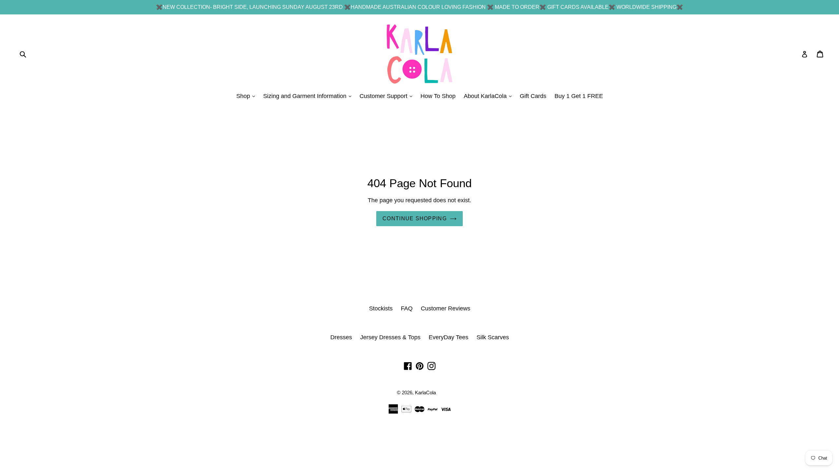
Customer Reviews (445, 308)
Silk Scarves (493, 337)
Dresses (341, 337)
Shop (247, 95)
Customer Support (388, 95)
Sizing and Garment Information (309, 95)
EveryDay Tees (448, 337)
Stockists (381, 308)
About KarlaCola (489, 95)
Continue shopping (414, 218)
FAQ (407, 308)
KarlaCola (425, 392)
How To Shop (438, 96)
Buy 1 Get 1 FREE (579, 96)
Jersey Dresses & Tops (390, 337)
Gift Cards (533, 96)
